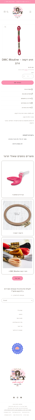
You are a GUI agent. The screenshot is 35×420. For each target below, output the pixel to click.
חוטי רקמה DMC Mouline (18, 271)
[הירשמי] (32, 300)
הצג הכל (17, 278)
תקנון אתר (19, 318)
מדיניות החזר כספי (17, 415)
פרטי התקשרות (7, 412)
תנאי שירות (26, 415)
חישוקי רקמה (18, 233)
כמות (32, 72)
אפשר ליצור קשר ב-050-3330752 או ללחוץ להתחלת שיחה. (17, 410)
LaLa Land (15, 404)
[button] (30, 12)
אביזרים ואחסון (18, 195)
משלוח (26, 69)
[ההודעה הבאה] (4, 2)
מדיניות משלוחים (17, 322)
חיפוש (20, 314)
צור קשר (20, 326)
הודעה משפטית (7, 415)
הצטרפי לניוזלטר (17, 330)
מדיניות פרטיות (25, 412)
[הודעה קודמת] (30, 2)
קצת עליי (19, 310)
